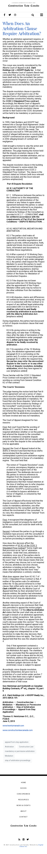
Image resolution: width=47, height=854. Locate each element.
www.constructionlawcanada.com (18, 730)
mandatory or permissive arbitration (20, 751)
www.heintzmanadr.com (13, 725)
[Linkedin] (23, 839)
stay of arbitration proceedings (17, 760)
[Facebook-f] (4, 14)
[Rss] (19, 839)
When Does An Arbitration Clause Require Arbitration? (22, 28)
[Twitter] (9, 14)
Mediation (9, 756)
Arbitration (9, 747)
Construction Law (26, 747)
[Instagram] (15, 14)
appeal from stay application (16, 742)
